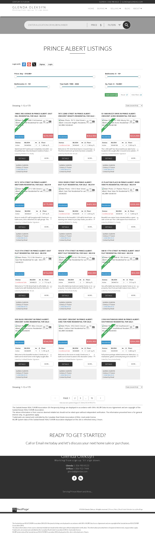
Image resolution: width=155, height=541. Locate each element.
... (85, 398)
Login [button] (50, 64)
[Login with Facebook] (24, 66)
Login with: (16, 64)
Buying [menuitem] (101, 8)
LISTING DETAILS (22, 158)
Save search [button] (110, 95)
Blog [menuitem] (127, 8)
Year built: (69, 84)
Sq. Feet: (113, 84)
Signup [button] (42, 64)
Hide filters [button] (136, 95)
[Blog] (80, 478)
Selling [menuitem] (115, 8)
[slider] (15, 76)
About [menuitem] (136, 8)
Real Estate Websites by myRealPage (131, 509)
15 (92, 398)
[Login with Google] (29, 66)
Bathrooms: (22, 84)
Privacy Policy (113, 509)
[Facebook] (74, 478)
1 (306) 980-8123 (21, 169)
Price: (23, 73)
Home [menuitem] (91, 8)
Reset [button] (123, 95)
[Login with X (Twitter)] (34, 66)
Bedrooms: (113, 73)
